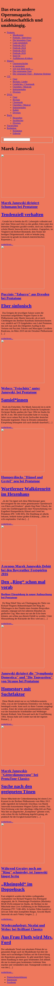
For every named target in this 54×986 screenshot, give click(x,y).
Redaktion (12, 128)
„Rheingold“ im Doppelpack (16, 886)
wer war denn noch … (23, 68)
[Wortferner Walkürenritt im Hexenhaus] (22, 471)
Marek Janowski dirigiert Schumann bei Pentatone (20, 205)
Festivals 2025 (19, 50)
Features (11, 32)
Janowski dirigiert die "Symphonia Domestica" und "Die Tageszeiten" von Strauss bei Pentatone (27, 677)
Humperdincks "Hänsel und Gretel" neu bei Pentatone (22, 479)
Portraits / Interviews (22, 37)
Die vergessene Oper (22, 71)
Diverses (17, 92)
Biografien (17, 118)
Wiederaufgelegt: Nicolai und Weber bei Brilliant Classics (23, 927)
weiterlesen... (7, 244)
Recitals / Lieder (20, 81)
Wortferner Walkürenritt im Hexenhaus (26, 491)
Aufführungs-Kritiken (23, 58)
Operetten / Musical (22, 105)
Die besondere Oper (22, 40)
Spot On (16, 56)
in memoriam (19, 66)
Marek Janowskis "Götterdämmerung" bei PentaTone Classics (19, 774)
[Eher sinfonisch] (22, 288)
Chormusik (18, 102)
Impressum (12, 980)
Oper (15, 79)
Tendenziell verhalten (22, 214)
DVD (10, 94)
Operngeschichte (20, 63)
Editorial (16, 133)
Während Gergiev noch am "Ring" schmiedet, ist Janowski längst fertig (24, 872)
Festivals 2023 (19, 45)
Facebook (11, 982)
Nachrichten (12, 125)
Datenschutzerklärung (17, 977)
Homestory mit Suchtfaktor (16, 691)
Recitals (16, 100)
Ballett (16, 110)
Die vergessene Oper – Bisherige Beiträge (32, 74)
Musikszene (18, 35)
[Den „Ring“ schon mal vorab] (19, 560)
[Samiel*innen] (22, 382)
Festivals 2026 (19, 53)
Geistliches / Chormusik (23, 84)
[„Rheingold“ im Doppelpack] (22, 862)
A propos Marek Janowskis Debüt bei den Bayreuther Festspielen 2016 (26, 570)
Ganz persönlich (20, 43)
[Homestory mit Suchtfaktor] (22, 667)
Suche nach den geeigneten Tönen (18, 789)
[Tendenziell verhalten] (22, 196)
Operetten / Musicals (22, 87)
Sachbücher (18, 120)
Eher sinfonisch (16, 305)
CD (9, 76)
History (10, 61)
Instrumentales (19, 89)
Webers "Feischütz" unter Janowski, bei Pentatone (20, 390)
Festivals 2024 (19, 48)
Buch (9, 115)
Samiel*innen (14, 399)
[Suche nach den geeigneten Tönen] (22, 765)
